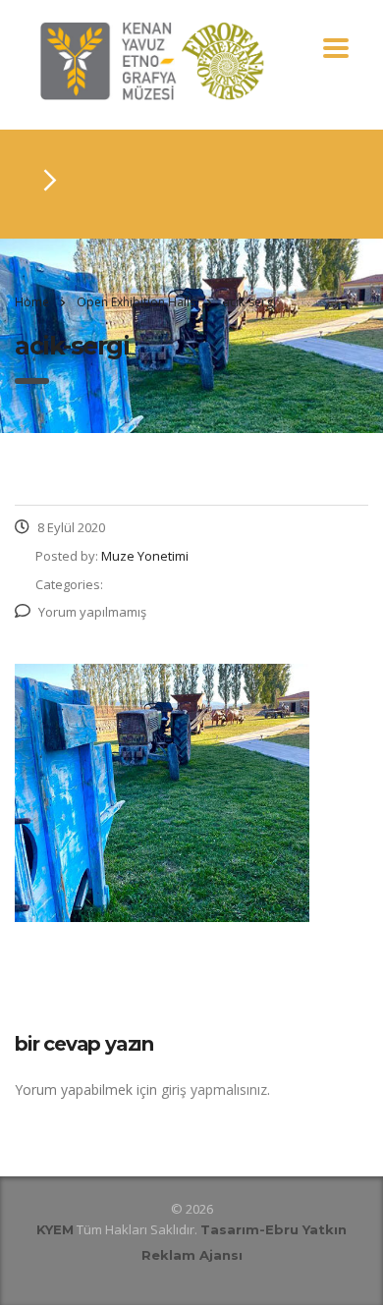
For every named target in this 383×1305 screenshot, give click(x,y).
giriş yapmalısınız (214, 1089)
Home (32, 302)
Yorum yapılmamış (92, 612)
